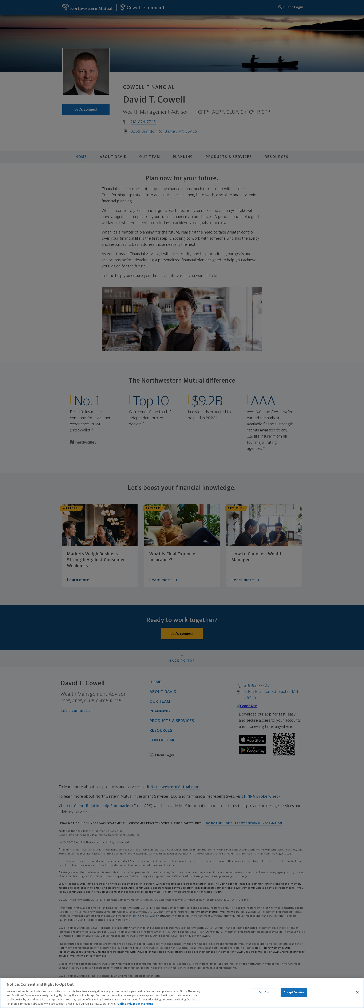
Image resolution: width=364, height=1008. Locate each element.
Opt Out (264, 992)
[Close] (357, 992)
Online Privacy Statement (135, 1003)
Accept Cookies (294, 992)
